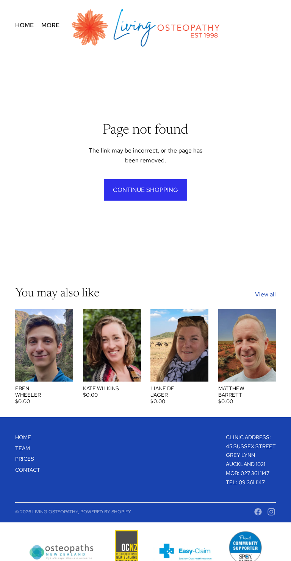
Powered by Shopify (105, 512)
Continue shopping (145, 190)
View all (265, 294)
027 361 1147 (255, 473)
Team (22, 448)
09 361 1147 (252, 482)
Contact (27, 469)
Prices (24, 458)
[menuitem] (24, 25)
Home (23, 437)
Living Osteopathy (55, 512)
